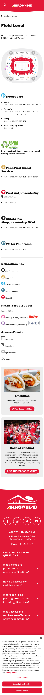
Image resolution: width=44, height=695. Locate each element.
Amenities (22, 395)
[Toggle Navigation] (39, 4)
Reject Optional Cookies (22, 684)
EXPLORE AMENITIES (22, 408)
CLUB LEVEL (18, 35)
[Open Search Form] (5, 5)
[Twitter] (27, 521)
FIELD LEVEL (6, 35)
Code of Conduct (22, 448)
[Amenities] (22, 380)
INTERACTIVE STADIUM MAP (13, 38)
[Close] (41, 638)
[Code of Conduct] (22, 432)
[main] (22, 249)
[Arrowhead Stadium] (22, 5)
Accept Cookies (22, 691)
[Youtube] (37, 521)
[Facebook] (7, 521)
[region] (22, 665)
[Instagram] (17, 521)
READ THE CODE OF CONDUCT (22, 471)
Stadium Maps (10, 16)
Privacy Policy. (11, 672)
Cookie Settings (22, 677)
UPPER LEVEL (30, 35)
